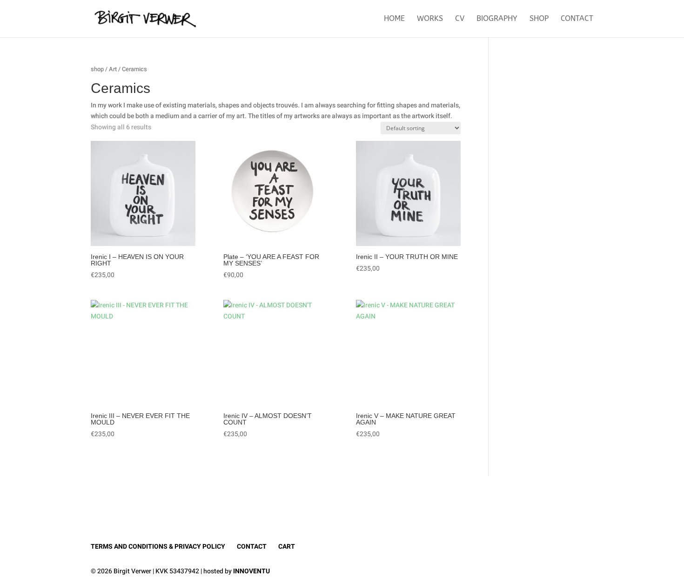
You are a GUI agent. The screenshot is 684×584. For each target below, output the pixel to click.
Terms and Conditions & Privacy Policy (158, 546)
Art (113, 69)
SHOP (539, 19)
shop (97, 69)
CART (286, 546)
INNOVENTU (251, 571)
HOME (394, 19)
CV (459, 19)
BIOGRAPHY (496, 19)
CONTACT (577, 19)
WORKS (430, 19)
